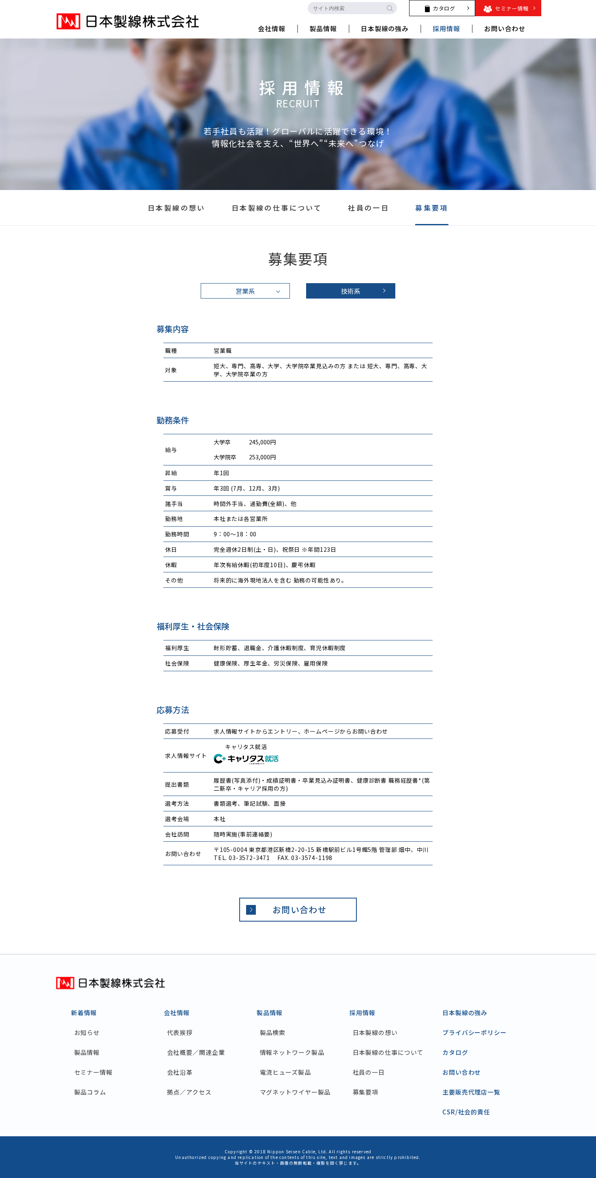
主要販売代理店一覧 (471, 1092)
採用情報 (362, 1012)
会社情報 (177, 1012)
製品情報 (87, 1052)
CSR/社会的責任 (466, 1112)
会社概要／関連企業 (196, 1052)
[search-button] (389, 8)
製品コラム (90, 1092)
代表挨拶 (180, 1032)
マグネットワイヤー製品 (295, 1092)
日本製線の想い (375, 1032)
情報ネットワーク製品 (292, 1052)
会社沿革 (180, 1072)
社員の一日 (369, 1072)
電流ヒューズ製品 (285, 1072)
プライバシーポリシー (474, 1032)
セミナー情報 (93, 1072)
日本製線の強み (464, 1012)
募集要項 (365, 1092)
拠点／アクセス (189, 1092)
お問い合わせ (299, 909)
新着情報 (84, 1012)
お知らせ (87, 1032)
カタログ (455, 1052)
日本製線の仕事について (388, 1052)
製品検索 (272, 1032)
